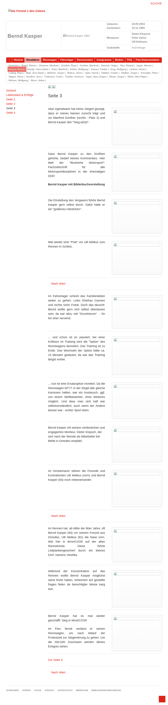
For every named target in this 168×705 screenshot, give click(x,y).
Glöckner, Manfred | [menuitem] (49, 65)
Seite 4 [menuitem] (10, 112)
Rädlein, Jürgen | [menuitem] (130, 73)
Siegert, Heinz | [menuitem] (16, 76)
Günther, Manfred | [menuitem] (89, 65)
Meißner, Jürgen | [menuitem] (56, 73)
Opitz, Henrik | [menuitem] (92, 73)
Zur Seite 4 (55, 660)
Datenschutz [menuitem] (65, 690)
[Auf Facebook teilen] (49, 87)
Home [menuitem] (9, 60)
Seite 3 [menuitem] (10, 108)
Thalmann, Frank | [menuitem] (53, 76)
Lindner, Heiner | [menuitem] (138, 69)
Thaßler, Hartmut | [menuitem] (74, 76)
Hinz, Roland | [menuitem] (127, 65)
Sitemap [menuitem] (26, 690)
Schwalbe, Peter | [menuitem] (150, 73)
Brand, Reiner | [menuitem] (29, 65)
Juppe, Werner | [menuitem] (144, 65)
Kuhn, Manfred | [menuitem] (60, 69)
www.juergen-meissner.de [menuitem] (106, 690)
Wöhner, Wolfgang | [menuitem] (19, 80)
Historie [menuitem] (18, 59)
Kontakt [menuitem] (49, 690)
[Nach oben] (162, 699)
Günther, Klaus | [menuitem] (69, 65)
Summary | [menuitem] (14, 65)
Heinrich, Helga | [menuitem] (109, 65)
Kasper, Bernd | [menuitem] (17, 69)
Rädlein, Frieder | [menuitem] (110, 73)
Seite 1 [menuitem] (10, 99)
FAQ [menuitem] (129, 59)
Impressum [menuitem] (82, 690)
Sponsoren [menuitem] (12, 690)
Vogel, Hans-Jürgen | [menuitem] (97, 76)
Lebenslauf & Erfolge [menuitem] (19, 95)
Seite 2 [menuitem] (10, 103)
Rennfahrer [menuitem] (32, 59)
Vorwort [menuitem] (11, 90)
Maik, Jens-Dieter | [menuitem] (35, 73)
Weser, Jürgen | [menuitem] (117, 76)
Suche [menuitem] (156, 3)
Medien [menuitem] (119, 59)
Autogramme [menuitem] (103, 59)
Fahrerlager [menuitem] (67, 59)
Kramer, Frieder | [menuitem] (100, 69)
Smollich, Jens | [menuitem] (34, 76)
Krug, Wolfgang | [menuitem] (119, 69)
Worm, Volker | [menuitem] (38, 80)
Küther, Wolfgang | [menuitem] (79, 69)
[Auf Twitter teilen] (53, 87)
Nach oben (58, 283)
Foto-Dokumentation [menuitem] (147, 59)
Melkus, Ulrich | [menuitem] (75, 73)
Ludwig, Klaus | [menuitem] (16, 73)
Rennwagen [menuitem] (50, 59)
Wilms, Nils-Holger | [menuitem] (137, 76)
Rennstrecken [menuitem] (85, 59)
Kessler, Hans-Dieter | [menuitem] (38, 69)
